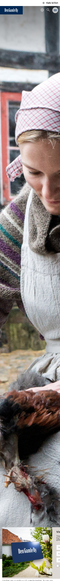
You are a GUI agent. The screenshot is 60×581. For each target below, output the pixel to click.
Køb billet (52, 3)
